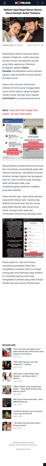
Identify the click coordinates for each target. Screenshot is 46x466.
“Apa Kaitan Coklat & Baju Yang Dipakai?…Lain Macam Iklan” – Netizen (26, 376)
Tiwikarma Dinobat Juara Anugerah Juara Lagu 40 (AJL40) (27, 412)
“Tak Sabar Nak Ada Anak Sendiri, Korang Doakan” (27, 424)
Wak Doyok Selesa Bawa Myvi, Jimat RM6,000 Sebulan (28, 400)
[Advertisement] (23, 312)
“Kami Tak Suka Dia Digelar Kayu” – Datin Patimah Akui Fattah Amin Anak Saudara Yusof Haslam (28, 351)
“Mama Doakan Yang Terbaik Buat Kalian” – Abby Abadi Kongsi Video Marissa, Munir (27, 388)
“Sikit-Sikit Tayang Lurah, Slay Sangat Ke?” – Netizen (25, 363)
